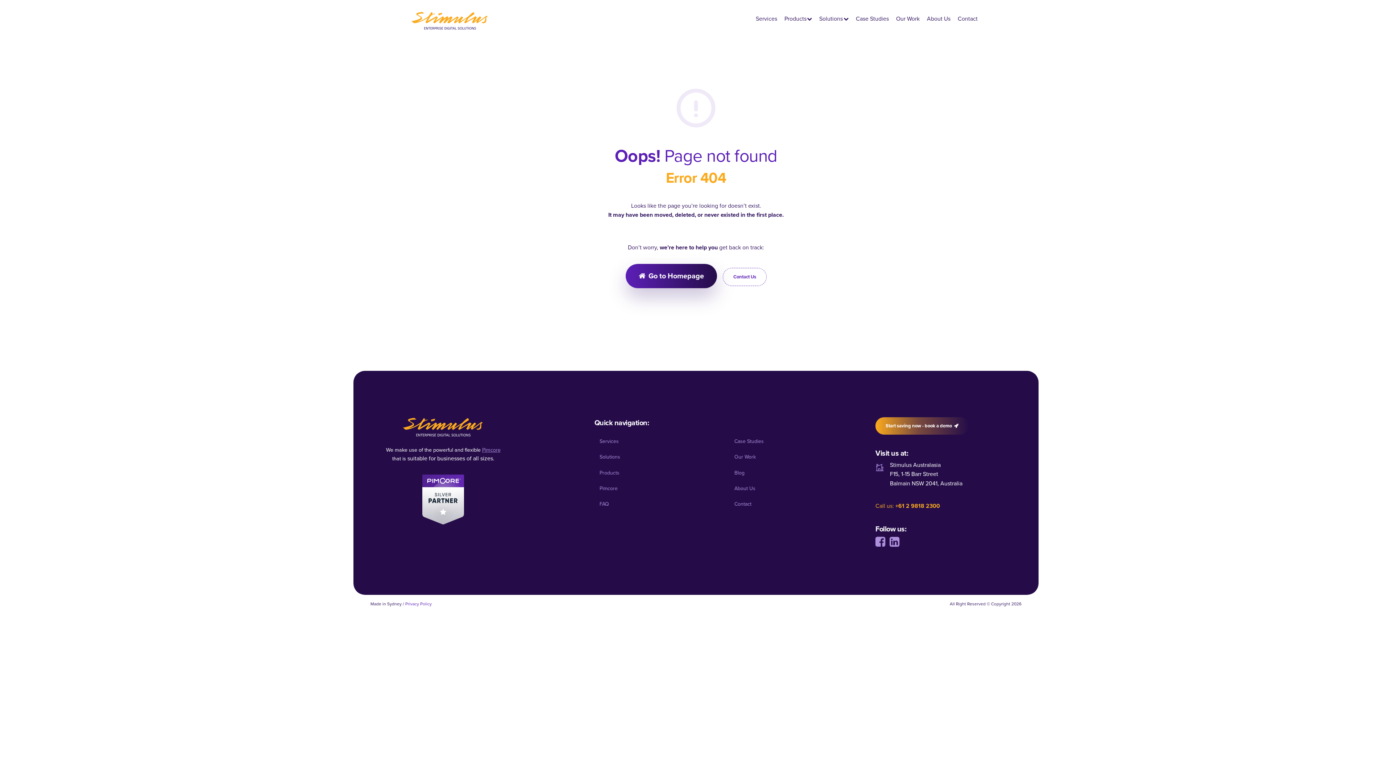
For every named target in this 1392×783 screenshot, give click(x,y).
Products (795, 18)
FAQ (604, 504)
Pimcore (609, 488)
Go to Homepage (676, 275)
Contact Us (744, 276)
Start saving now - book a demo (919, 425)
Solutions (831, 18)
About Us (938, 18)
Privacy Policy (418, 604)
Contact (968, 18)
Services (766, 18)
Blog (739, 473)
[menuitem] (656, 441)
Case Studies (872, 18)
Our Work (908, 18)
